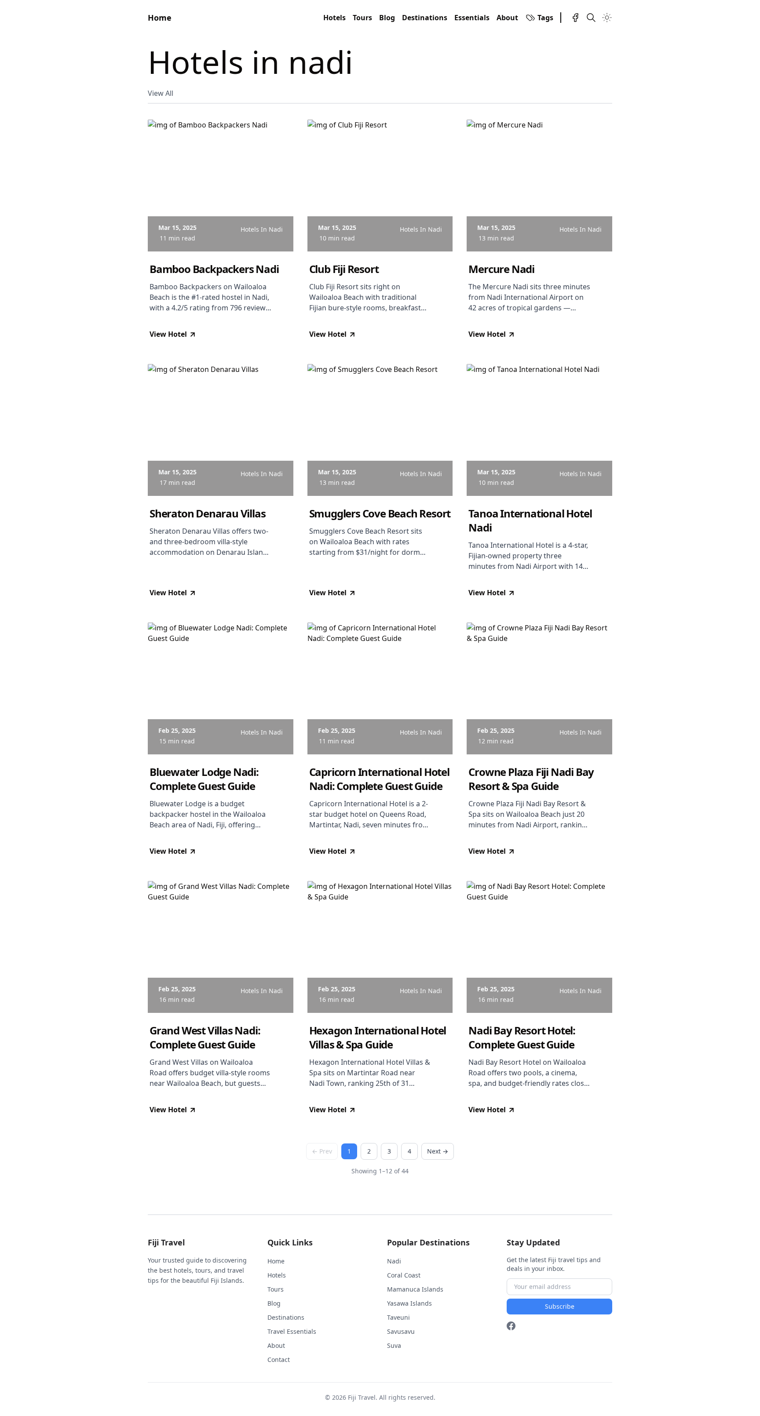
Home (160, 17)
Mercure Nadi (501, 269)
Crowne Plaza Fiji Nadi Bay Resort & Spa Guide (531, 779)
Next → (437, 1151)
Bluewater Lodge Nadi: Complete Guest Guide (204, 779)
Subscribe (559, 1306)
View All (160, 93)
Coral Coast (403, 1275)
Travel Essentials (291, 1331)
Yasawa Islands (409, 1303)
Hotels (334, 17)
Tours (362, 17)
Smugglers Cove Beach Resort (380, 513)
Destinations (424, 17)
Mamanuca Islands (415, 1289)
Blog (387, 17)
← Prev (322, 1151)
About (507, 17)
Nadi (394, 1261)
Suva (394, 1345)
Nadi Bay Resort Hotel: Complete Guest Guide (521, 1037)
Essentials (472, 17)
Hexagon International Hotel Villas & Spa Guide (377, 1037)
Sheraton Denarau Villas (207, 513)
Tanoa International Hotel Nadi (530, 520)
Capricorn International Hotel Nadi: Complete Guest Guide (379, 779)
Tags (545, 17)
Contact (278, 1359)
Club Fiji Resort (344, 269)
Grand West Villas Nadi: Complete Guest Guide (205, 1037)
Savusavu (401, 1331)
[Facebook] (575, 17)
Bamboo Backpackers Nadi (214, 269)
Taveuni (398, 1317)
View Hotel (168, 334)
